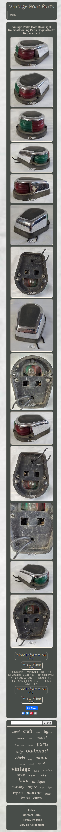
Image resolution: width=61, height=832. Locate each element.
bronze (25, 797)
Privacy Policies (32, 819)
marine (34, 792)
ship (19, 751)
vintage (20, 768)
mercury (18, 786)
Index (31, 810)
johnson (20, 745)
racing (43, 775)
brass (30, 745)
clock (47, 794)
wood (16, 732)
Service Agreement (31, 824)
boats (36, 770)
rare (30, 738)
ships (42, 787)
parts (42, 744)
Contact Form (31, 815)
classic (21, 774)
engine (32, 787)
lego (50, 787)
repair (18, 793)
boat (23, 780)
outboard (37, 751)
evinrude (31, 764)
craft (27, 731)
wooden (47, 770)
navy (30, 760)
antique (38, 781)
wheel (38, 732)
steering (22, 764)
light (48, 731)
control (37, 797)
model (41, 737)
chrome (20, 738)
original (32, 775)
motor (41, 757)
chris (20, 757)
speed (41, 763)
